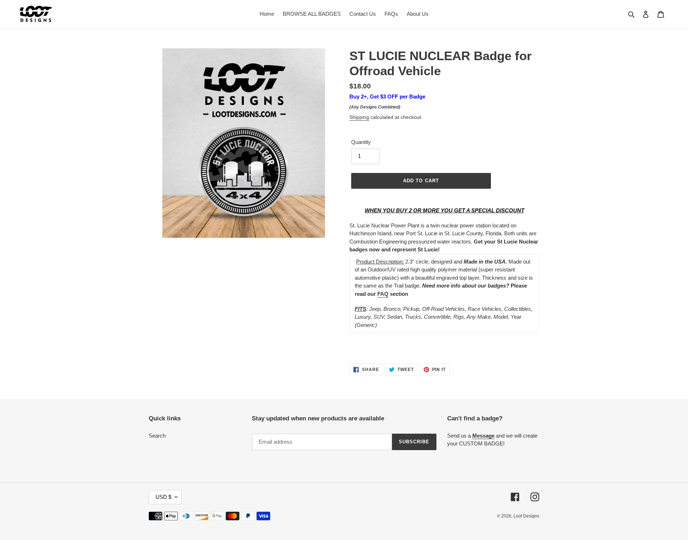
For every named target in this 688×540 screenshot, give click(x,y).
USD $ (163, 497)
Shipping (359, 117)
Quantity (361, 142)
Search (157, 436)
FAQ (382, 294)
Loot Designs (526, 516)
